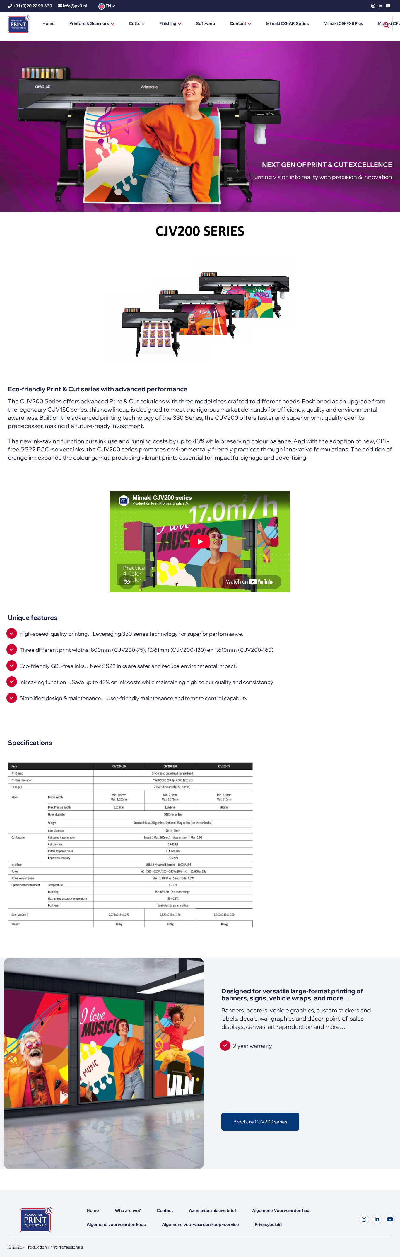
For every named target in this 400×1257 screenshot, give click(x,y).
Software (205, 23)
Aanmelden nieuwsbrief (212, 1210)
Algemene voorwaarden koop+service (200, 1224)
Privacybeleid (268, 1224)
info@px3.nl (75, 5)
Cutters (137, 23)
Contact (238, 23)
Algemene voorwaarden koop (116, 1224)
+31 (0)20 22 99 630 (32, 5)
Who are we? (128, 1210)
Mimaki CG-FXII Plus (343, 23)
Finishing (167, 23)
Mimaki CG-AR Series (287, 23)
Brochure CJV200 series (260, 1122)
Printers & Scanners (89, 23)
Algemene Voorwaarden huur (281, 1210)
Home (48, 23)
